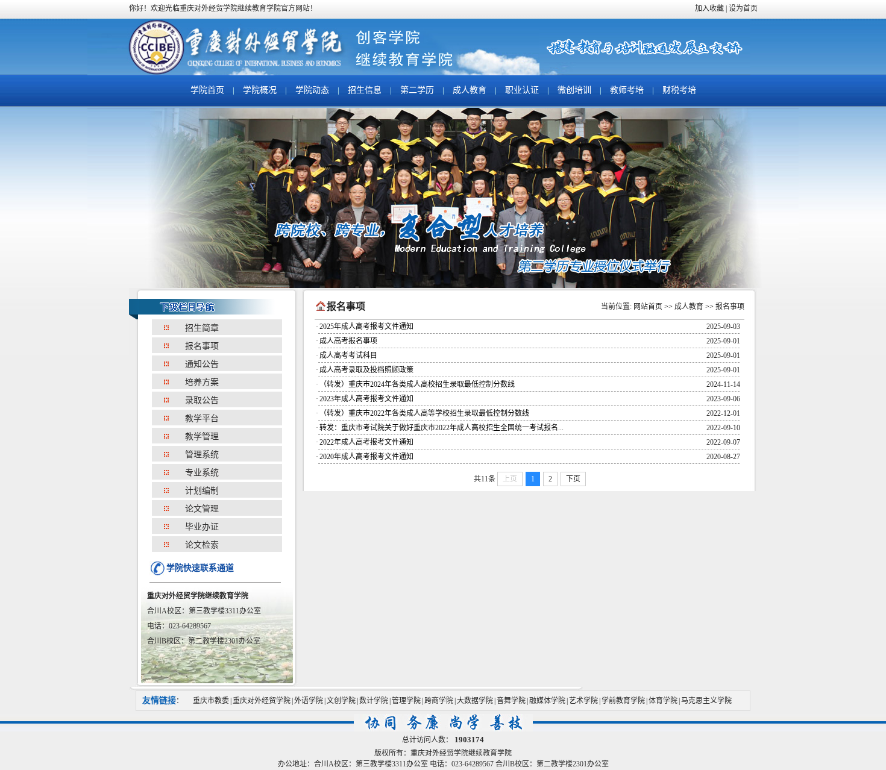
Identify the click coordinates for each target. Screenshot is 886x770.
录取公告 (202, 400)
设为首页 (743, 8)
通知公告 (202, 364)
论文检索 (202, 544)
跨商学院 (438, 700)
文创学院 (341, 700)
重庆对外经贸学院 (262, 700)
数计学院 (373, 700)
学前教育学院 (623, 700)
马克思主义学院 (706, 700)
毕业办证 (202, 526)
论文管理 (202, 508)
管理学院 (406, 700)
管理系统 (202, 454)
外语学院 (308, 700)
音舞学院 (511, 700)
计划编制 (202, 490)
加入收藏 (709, 8)
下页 (573, 479)
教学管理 (202, 436)
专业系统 (202, 472)
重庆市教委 (211, 700)
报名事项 (202, 346)
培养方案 (202, 382)
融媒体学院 (547, 700)
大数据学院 (475, 700)
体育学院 (663, 700)
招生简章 (202, 328)
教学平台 (202, 418)
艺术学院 (583, 700)
